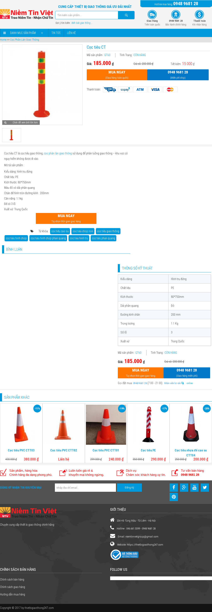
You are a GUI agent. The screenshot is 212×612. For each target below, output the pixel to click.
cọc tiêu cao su (60, 231)
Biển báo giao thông (81, 23)
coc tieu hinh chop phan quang (48, 238)
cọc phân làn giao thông (58, 153)
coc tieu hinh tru (79, 238)
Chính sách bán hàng (12, 579)
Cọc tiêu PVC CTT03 (21, 450)
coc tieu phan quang (103, 238)
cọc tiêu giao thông (108, 231)
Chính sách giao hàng (12, 587)
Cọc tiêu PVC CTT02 (63, 450)
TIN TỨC (56, 33)
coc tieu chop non (83, 231)
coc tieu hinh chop (16, 238)
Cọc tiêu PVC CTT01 (106, 450)
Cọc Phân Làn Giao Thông (24, 39)
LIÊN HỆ (71, 33)
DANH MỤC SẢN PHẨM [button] (23, 33)
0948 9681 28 (185, 3)
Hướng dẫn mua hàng (12, 594)
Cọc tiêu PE (148, 450)
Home (3, 39)
